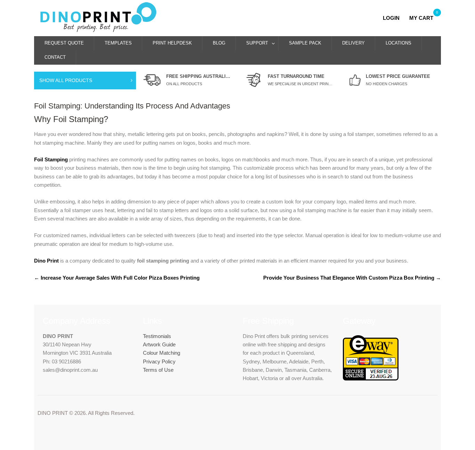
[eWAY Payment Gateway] (370, 378)
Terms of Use (158, 370)
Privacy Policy (159, 361)
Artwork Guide (159, 344)
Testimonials (157, 336)
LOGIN (393, 18)
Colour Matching (161, 353)
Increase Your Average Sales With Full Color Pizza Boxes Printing (117, 278)
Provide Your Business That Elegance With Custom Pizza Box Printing (352, 278)
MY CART (421, 18)
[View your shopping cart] (406, 18)
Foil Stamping (51, 159)
